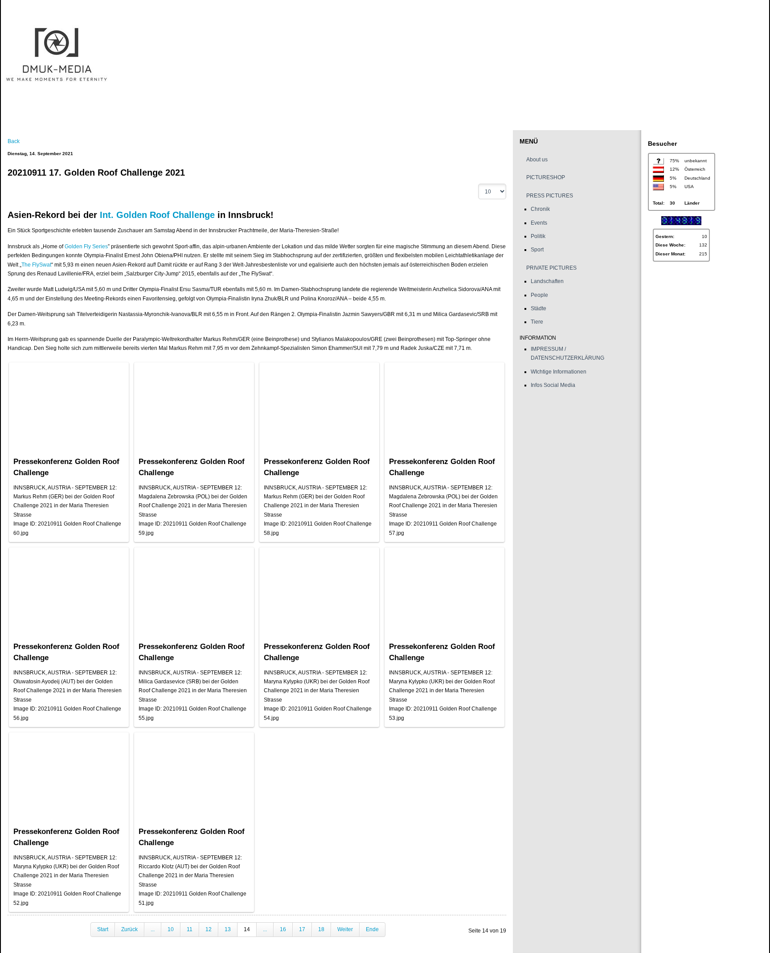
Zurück (129, 929)
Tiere (537, 322)
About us (537, 159)
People (539, 295)
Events (539, 223)
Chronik (540, 209)
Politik (538, 236)
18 (321, 929)
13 (228, 929)
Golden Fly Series (86, 246)
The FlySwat (36, 265)
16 (283, 929)
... (153, 929)
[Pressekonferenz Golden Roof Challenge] (69, 402)
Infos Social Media (553, 385)
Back (14, 141)
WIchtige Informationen (558, 372)
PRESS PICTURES (549, 196)
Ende (372, 929)
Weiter (345, 929)
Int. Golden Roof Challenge (157, 215)
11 (189, 929)
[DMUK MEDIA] (381, 55)
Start (102, 929)
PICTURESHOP (545, 177)
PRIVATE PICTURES (551, 268)
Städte (538, 308)
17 (302, 929)
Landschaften (547, 281)
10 (171, 929)
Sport (537, 249)
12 (208, 929)
